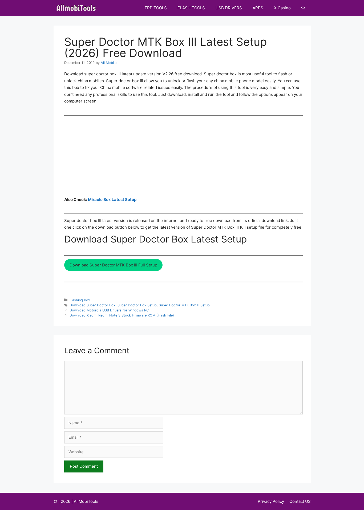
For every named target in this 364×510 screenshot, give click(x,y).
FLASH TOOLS (191, 7)
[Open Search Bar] (303, 8)
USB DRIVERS (229, 7)
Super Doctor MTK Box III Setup (184, 305)
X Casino (282, 7)
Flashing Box (80, 300)
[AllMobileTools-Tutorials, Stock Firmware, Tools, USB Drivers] (78, 8)
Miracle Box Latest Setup (112, 199)
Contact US (300, 501)
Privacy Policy (271, 501)
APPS (258, 7)
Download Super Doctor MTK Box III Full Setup (113, 265)
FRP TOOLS (156, 7)
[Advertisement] (183, 156)
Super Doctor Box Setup (137, 305)
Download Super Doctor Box (92, 305)
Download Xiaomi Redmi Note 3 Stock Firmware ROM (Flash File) (122, 315)
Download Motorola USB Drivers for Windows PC (109, 310)
